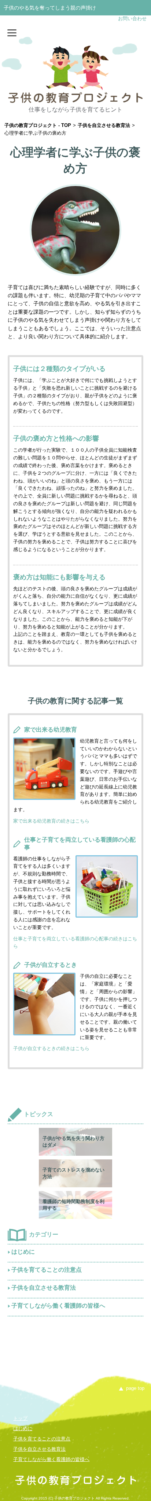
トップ (20, 1418)
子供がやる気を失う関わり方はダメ (73, 1142)
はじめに (23, 1252)
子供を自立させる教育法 (43, 1288)
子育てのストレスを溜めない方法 (73, 1173)
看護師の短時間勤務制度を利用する (73, 1205)
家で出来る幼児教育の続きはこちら (51, 821)
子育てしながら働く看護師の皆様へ (58, 1306)
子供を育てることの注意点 (46, 1270)
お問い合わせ (132, 18)
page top (135, 1388)
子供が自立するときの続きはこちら (51, 1048)
